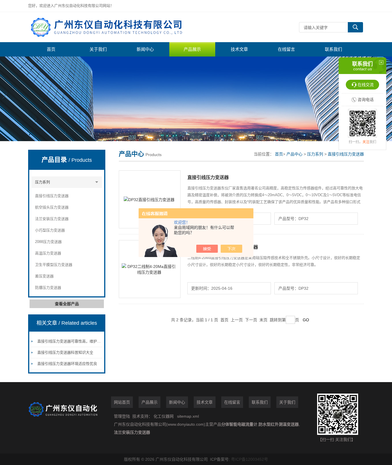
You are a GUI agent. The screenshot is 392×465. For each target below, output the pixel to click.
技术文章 (239, 49)
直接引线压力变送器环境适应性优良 (67, 363)
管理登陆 (122, 416)
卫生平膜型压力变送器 (53, 264)
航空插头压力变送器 (52, 207)
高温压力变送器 (48, 253)
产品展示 (192, 49)
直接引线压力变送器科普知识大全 (65, 352)
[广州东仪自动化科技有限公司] (114, 27)
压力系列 (42, 182)
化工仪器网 (164, 416)
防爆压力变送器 (48, 287)
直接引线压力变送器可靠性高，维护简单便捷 (74, 341)
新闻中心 (145, 49)
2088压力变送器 (48, 242)
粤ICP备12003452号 (249, 459)
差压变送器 (44, 276)
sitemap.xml (188, 416)
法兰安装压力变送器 (52, 219)
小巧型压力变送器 (50, 230)
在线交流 (366, 84)
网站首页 (122, 402)
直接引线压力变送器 (52, 196)
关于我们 (98, 49)
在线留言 (286, 49)
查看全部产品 (67, 303)
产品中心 (294, 154)
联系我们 (333, 49)
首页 (51, 49)
